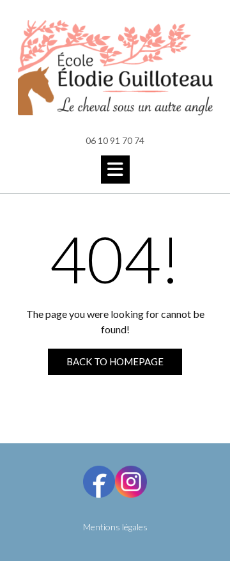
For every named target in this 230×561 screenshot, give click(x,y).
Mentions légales (115, 526)
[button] (115, 169)
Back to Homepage (115, 361)
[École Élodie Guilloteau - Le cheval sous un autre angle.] (115, 68)
